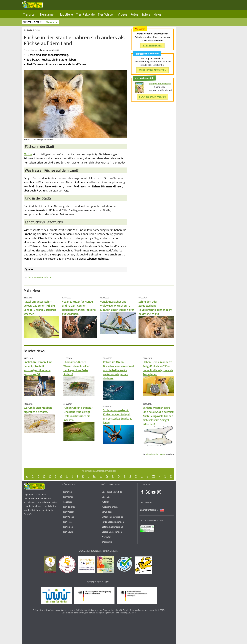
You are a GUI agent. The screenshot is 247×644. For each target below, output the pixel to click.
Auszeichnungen (110, 506)
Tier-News (68, 531)
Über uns (106, 496)
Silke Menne (43, 50)
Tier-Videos (68, 516)
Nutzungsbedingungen (113, 521)
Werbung (106, 536)
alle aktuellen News (155, 454)
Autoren (105, 501)
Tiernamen (47, 14)
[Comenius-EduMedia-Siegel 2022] (67, 564)
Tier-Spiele (68, 526)
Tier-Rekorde (85, 14)
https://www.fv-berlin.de (39, 277)
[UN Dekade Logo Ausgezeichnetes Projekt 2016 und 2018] (106, 564)
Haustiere (66, 14)
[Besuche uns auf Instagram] (159, 492)
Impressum (107, 541)
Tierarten (29, 14)
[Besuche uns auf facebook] (142, 492)
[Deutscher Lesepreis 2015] (87, 564)
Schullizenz (107, 511)
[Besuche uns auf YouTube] (153, 492)
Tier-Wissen (106, 14)
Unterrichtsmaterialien (113, 516)
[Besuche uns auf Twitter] (148, 492)
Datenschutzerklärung (112, 526)
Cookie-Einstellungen (112, 531)
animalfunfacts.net (149, 509)
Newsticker (52, 22)
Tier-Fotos (67, 521)
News (157, 14)
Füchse (28, 154)
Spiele (146, 14)
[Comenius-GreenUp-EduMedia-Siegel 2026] (51, 564)
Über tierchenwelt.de (112, 491)
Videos (122, 14)
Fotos (134, 14)
